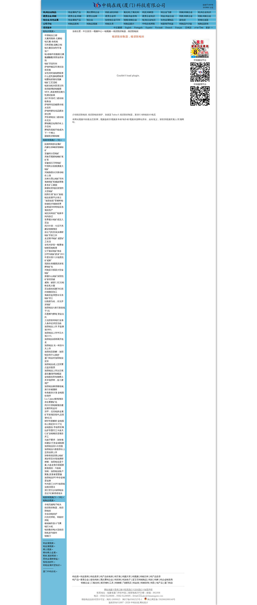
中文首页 (87, 31)
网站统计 (144, 602)
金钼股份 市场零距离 (54, 427)
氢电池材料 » (49, 562)
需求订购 (118, 589)
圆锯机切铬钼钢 (52, 136)
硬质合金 (84, 579)
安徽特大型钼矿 (52, 153)
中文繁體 (118, 27)
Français (178, 27)
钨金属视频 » (49, 543)
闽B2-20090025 (113, 599)
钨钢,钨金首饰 (130, 16)
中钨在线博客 (148, 24)
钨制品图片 (129, 24)
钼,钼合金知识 (148, 20)
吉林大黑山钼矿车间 (54, 178)
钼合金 (90, 20)
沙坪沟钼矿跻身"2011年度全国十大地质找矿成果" (54, 257)
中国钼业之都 (51, 35)
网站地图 (108, 589)
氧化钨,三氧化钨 (131, 12)
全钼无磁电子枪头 (53, 504)
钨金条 (136, 583)
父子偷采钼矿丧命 (53, 251)
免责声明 (148, 589)
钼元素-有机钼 (51, 41)
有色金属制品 (167, 20)
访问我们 (138, 589)
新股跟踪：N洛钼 (53, 468)
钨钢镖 (118, 583)
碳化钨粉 (94, 579)
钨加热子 (126, 579)
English (128, 27)
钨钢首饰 (145, 583)
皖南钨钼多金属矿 (53, 144)
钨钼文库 (109, 24)
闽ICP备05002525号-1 (132, 599)
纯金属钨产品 (74, 12)
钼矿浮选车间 (51, 63)
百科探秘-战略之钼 (53, 45)
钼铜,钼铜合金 (130, 20)
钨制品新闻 (73, 24)
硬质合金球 (110, 16)
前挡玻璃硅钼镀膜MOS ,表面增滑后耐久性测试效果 (55, 92)
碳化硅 (182, 20)
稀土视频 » (48, 549)
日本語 (188, 27)
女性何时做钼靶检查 (54, 73)
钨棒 (156, 579)
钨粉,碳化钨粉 (111, 12)
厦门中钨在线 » (50, 571)
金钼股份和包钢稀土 (54, 377)
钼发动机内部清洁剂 (54, 85)
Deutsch (168, 27)
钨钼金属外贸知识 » (52, 565)
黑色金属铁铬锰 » (51, 559)
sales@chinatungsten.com (152, 596)
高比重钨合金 (93, 12)
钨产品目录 (155, 576)
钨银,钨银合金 (204, 16)
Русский (158, 27)
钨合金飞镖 (166, 12)
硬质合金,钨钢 (74, 16)
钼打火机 (49, 526)
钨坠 (153, 583)
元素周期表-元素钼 (53, 38)
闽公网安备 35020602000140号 (161, 599)
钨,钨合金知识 (204, 12)
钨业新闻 (84, 576)
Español (149, 27)
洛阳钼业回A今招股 (54, 446)
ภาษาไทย (198, 27)
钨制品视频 (92, 24)
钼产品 (159, 583)
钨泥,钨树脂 (147, 12)
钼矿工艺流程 (51, 82)
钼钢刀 (48, 536)
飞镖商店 (127, 583)
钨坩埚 (118, 579)
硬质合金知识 (148, 16)
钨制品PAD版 (185, 24)
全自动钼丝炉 (51, 514)
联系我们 (128, 589)
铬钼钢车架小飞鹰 (53, 523)
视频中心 (98, 31)
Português (138, 27)
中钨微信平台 (200, 60)
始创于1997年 (208, 5)
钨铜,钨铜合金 (185, 12)
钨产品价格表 (106, 576)
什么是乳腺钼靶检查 (54, 76)
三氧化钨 (95, 583)
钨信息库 (94, 576)
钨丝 (151, 579)
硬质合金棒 (92, 16)
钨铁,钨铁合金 (185, 16)
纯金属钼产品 (74, 20)
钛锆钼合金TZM (112, 20)
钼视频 (108, 31)
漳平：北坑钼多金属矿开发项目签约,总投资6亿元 (54, 414)
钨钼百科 (144, 576)
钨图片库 (126, 576)
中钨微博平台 (200, 84)
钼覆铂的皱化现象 (53, 79)
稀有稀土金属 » (50, 552)
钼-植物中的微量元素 (54, 54)
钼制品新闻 (203, 24)
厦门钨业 (168, 583)
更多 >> (209, 27)
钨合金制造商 (166, 579)
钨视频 (135, 576)
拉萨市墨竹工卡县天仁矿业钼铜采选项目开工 (54, 433)
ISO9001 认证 (208, 7)
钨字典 (118, 576)
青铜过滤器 (203, 20)
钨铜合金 (85, 583)
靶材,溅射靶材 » (50, 555)
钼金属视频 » (49, 546)
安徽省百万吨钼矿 (53, 163)
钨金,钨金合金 (167, 16)
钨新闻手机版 (167, 24)
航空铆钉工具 (107, 583)
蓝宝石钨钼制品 (139, 579)
